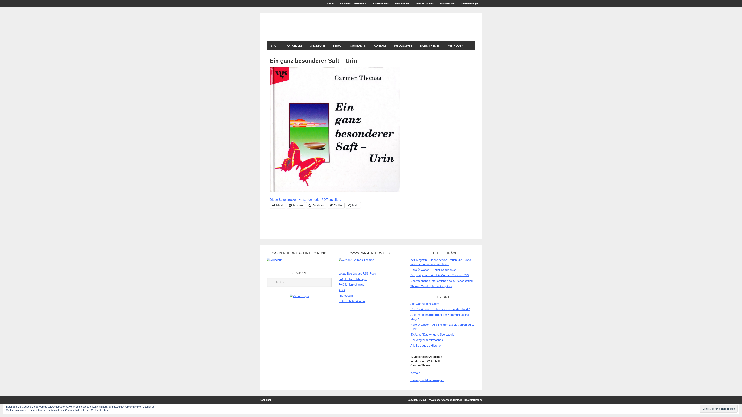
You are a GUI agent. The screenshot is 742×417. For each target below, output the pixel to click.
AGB (342, 290)
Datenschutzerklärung (352, 301)
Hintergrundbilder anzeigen (427, 380)
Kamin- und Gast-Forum (353, 3)
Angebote (315, 45)
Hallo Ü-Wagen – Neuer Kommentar (433, 269)
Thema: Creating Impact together (431, 286)
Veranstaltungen (470, 3)
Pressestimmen (425, 3)
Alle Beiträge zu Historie (425, 345)
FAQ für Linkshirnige (351, 284)
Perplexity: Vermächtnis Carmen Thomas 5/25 (439, 275)
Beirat (335, 45)
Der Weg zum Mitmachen (426, 340)
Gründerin (358, 45)
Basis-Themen (430, 45)
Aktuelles (294, 45)
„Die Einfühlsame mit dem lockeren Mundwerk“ (440, 309)
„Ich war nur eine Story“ (425, 303)
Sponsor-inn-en (380, 3)
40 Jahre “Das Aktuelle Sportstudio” (432, 334)
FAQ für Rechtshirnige (353, 279)
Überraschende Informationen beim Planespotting (441, 280)
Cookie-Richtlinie (100, 410)
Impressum (346, 295)
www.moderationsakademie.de (445, 400)
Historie (329, 3)
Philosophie (403, 45)
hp (481, 400)
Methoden (455, 45)
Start (275, 45)
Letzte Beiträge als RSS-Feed (357, 273)
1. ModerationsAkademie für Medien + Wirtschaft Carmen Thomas (337, 30)
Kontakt (380, 45)
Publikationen (447, 3)
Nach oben (265, 400)
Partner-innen (402, 3)
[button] (335, 129)
